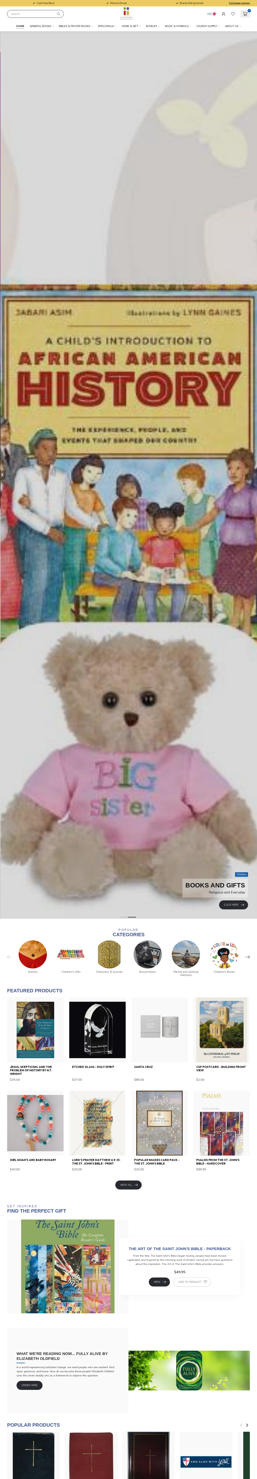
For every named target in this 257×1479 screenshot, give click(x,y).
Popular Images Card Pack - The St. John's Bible (156, 1161)
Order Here (29, 1385)
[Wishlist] (233, 14)
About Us (232, 26)
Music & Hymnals (177, 26)
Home (20, 26)
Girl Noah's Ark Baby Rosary (33, 1160)
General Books (40, 26)
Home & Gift (130, 26)
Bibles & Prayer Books (74, 26)
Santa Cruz (143, 1067)
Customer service (239, 3)
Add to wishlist (189, 1282)
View (157, 1282)
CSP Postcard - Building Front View (221, 1068)
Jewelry (151, 26)
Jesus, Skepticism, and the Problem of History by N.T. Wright (31, 1070)
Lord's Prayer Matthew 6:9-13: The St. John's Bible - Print (96, 1161)
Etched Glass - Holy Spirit (93, 1067)
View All (126, 1185)
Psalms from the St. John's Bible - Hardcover (218, 1161)
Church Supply (206, 26)
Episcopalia (106, 26)
